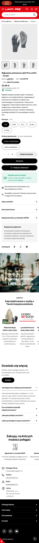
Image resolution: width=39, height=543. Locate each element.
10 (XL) (31, 124)
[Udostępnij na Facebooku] (14, 246)
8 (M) (14, 124)
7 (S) (5, 124)
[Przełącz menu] (3, 9)
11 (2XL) (7, 130)
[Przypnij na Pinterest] (26, 246)
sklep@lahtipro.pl (12, 484)
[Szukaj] (34, 14)
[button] (19, 167)
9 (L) (22, 124)
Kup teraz (19, 161)
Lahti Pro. (10, 539)
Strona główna (6, 21)
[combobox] (19, 14)
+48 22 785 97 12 (12, 478)
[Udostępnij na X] (20, 246)
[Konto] (32, 9)
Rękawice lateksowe (21, 21)
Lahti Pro (10, 79)
